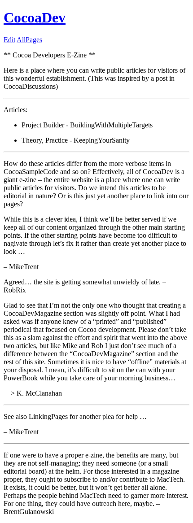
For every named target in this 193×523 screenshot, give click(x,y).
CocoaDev (35, 17)
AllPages (29, 40)
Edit (9, 40)
